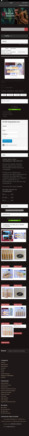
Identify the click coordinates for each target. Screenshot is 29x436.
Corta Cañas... (17, 329)
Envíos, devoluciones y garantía (8, 390)
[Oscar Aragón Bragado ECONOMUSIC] (14, 16)
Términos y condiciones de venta (8, 388)
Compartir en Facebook (7, 114)
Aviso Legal (3, 396)
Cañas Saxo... (17, 281)
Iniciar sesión (24, 2)
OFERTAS (3, 377)
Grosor (4, 130)
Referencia (3, 85)
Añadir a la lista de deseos (11, 145)
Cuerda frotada (4, 366)
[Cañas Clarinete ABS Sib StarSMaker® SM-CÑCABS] (20, 254)
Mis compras (4, 407)
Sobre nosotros (4, 386)
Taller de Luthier (4, 398)
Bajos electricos (4, 364)
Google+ (17, 94)
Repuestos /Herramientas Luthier (8, 401)
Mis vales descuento (5, 409)
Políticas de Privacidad (6, 392)
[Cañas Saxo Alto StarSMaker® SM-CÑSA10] (7, 292)
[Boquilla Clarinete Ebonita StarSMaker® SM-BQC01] (7, 235)
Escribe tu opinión (6, 100)
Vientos (2, 370)
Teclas (2, 371)
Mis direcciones (4, 411)
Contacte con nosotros (23, 5)
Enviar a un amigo (7, 111)
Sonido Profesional (5, 373)
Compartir (10, 94)
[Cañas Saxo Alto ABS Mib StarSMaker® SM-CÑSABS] (20, 292)
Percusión (3, 368)
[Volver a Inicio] (2, 48)
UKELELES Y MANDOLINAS (7, 375)
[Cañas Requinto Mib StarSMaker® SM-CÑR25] (7, 273)
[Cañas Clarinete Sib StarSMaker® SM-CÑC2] (20, 235)
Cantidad (4, 126)
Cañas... (15, 243)
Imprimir (5, 116)
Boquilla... (3, 243)
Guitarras (3, 362)
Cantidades (5, 134)
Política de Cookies (5, 394)
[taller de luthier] (14, 0)
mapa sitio (25, 44)
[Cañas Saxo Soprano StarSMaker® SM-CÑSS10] (20, 311)
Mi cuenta (4, 405)
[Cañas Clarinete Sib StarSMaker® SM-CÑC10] (7, 254)
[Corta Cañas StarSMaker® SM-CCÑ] (20, 326)
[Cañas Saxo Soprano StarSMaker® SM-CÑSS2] (7, 311)
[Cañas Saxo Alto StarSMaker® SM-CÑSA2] (20, 273)
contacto (20, 44)
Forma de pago (4, 399)
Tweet (4, 94)
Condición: (3, 87)
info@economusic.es (10, 426)
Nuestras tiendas (4, 383)
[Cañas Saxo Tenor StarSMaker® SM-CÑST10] (7, 331)
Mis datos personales (5, 413)
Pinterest (24, 94)
